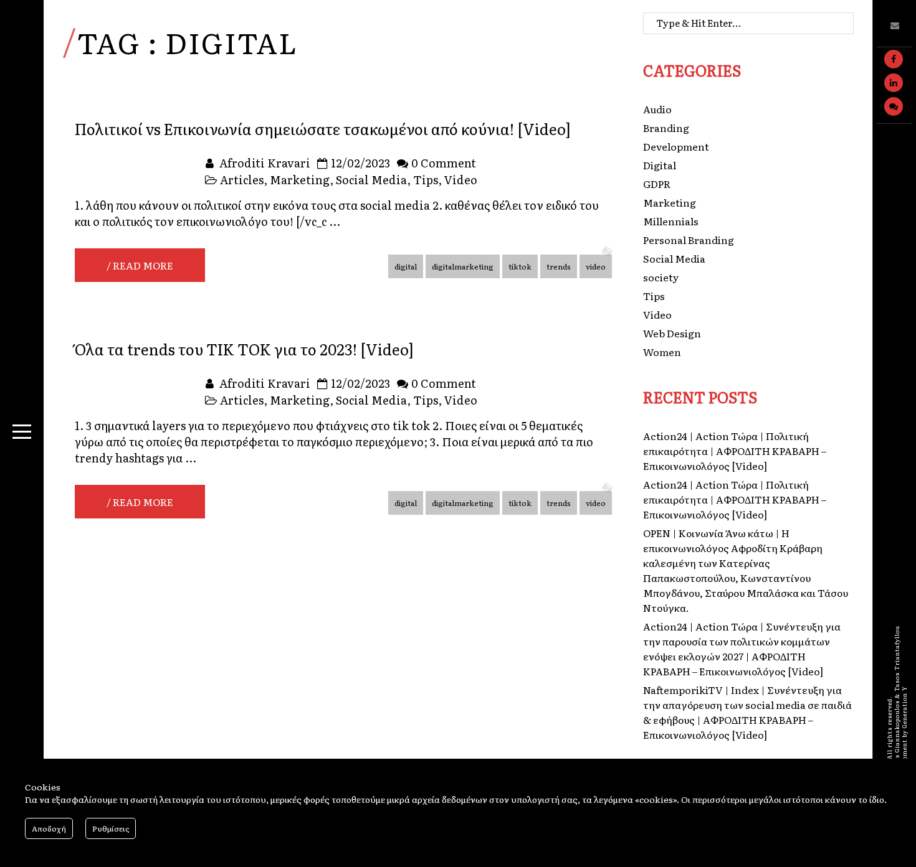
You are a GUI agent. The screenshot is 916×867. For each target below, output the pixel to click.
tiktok (520, 266)
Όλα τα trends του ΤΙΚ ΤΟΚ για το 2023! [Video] (244, 349)
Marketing (300, 179)
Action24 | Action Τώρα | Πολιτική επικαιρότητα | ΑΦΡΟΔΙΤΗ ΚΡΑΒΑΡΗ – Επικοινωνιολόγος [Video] (734, 450)
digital (405, 266)
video (596, 266)
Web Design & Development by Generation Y (904, 755)
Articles (242, 179)
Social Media (371, 179)
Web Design (672, 333)
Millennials (671, 220)
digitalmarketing (463, 266)
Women (662, 351)
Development (676, 146)
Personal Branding (688, 239)
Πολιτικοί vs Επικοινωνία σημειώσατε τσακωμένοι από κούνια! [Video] (323, 128)
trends (558, 266)
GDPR (656, 183)
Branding (666, 127)
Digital (659, 164)
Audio (657, 108)
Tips (425, 179)
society (661, 276)
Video (460, 179)
